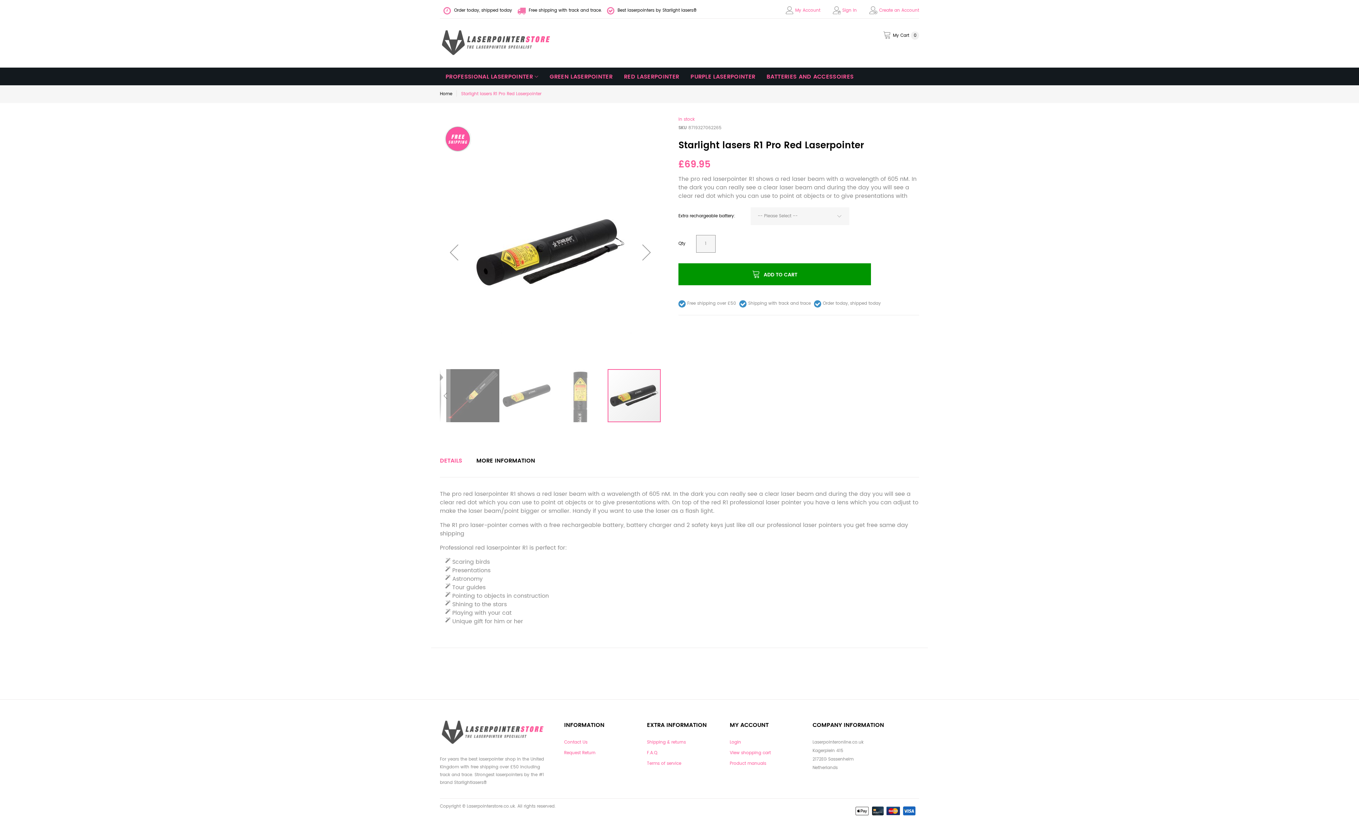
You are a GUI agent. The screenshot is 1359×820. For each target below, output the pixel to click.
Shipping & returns (666, 742)
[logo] (496, 43)
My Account (807, 10)
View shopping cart (750, 753)
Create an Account (899, 10)
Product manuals (748, 763)
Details (451, 460)
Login (735, 742)
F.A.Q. (652, 753)
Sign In (849, 10)
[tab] (451, 461)
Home (446, 94)
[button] (454, 252)
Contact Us (575, 742)
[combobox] (800, 216)
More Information (505, 460)
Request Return (580, 753)
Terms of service (664, 763)
